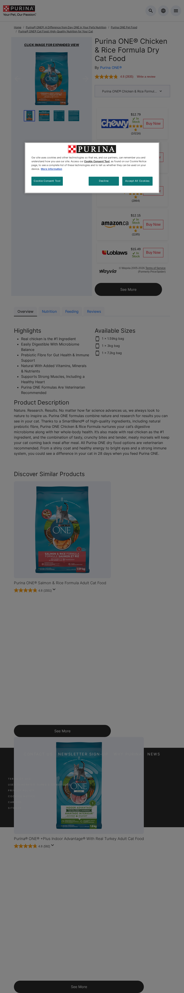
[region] (92, 167)
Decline (103, 181)
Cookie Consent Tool (47, 181)
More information (51, 169)
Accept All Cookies (137, 181)
